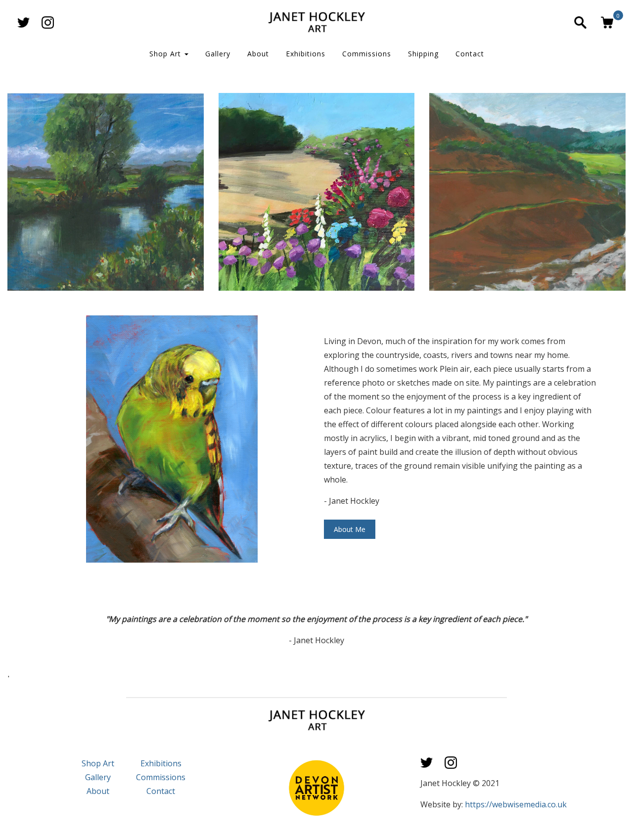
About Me (349, 529)
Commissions (366, 53)
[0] (607, 22)
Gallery (217, 53)
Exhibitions (305, 53)
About (258, 53)
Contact (469, 53)
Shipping (423, 53)
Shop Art (166, 53)
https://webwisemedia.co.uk (516, 804)
